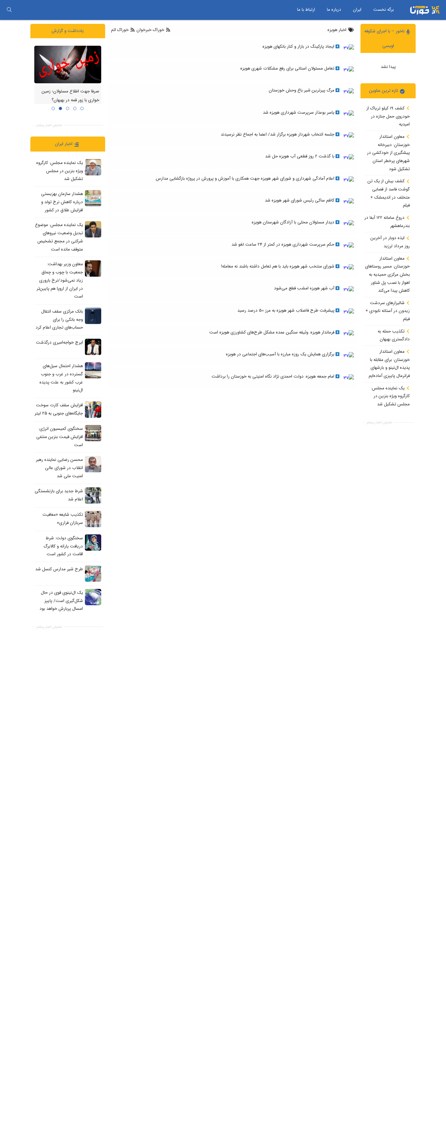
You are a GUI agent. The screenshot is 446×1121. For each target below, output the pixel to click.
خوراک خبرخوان (150, 29)
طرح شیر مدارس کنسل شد (59, 569)
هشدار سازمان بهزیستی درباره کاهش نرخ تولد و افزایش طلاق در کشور (62, 201)
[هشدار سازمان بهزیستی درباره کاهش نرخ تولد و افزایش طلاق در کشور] (93, 198)
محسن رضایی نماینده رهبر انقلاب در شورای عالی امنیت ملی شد (59, 467)
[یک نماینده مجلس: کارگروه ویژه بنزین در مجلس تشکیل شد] (93, 167)
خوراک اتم (120, 29)
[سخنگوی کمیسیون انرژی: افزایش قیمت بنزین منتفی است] (93, 433)
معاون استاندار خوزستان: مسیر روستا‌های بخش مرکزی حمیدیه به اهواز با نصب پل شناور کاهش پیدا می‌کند (387, 274)
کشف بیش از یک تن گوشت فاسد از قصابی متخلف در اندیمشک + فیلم (389, 193)
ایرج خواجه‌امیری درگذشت (59, 342)
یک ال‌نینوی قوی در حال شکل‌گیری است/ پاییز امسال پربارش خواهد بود (61, 600)
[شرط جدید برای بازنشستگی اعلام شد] (93, 495)
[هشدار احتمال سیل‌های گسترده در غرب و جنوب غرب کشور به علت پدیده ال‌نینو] (93, 370)
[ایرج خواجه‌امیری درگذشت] (93, 347)
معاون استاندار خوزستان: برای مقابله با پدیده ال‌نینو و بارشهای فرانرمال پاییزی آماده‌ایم (389, 363)
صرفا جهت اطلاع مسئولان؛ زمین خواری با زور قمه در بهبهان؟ (70, 96)
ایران (357, 9)
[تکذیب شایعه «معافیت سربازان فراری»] (93, 519)
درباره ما (334, 9)
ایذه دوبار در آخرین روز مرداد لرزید (390, 242)
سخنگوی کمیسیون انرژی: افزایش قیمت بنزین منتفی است (59, 436)
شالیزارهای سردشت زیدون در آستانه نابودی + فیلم (387, 310)
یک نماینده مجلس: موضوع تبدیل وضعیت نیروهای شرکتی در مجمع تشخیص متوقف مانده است (59, 236)
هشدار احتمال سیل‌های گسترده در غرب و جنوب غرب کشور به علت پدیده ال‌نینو (61, 378)
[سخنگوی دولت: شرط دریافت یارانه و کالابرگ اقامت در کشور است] (93, 542)
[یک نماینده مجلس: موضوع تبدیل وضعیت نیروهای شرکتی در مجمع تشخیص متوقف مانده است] (93, 229)
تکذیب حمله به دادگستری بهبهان (394, 335)
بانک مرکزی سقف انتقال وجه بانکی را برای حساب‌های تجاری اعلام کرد (59, 319)
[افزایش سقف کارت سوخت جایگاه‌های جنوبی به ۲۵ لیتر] (93, 409)
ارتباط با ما (306, 9)
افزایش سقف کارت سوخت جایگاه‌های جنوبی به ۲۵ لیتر (59, 409)
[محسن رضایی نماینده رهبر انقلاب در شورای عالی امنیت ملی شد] (93, 464)
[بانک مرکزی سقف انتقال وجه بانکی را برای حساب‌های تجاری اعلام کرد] (93, 315)
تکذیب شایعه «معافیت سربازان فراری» (62, 518)
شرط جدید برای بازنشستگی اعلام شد (59, 494)
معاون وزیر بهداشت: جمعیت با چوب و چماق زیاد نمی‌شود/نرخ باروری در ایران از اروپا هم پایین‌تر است (60, 280)
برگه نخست (383, 9)
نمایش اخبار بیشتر (379, 422)
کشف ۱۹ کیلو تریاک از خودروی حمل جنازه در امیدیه (388, 116)
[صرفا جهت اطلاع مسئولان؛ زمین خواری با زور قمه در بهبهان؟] (67, 64)
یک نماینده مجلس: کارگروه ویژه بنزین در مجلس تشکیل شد (390, 395)
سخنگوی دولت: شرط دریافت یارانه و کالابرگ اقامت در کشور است (63, 545)
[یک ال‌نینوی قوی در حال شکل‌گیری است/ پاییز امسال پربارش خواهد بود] (93, 597)
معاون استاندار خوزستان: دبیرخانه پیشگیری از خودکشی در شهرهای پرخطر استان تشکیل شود (388, 152)
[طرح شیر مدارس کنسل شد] (93, 573)
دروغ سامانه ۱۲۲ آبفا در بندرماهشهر (387, 221)
